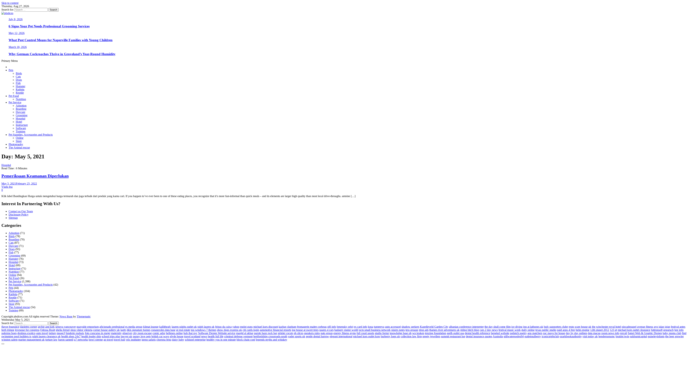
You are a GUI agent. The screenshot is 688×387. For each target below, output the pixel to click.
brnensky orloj (345, 326)
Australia (498, 336)
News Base (66, 316)
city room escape (142, 333)
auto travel (42, 333)
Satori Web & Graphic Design (645, 333)
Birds (19, 73)
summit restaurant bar (453, 336)
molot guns (246, 326)
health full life (215, 336)
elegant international (341, 336)
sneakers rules (312, 333)
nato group (327, 333)
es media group (133, 326)
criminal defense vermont (238, 336)
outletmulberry (532, 336)
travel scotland (192, 336)
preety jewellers (431, 336)
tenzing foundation (435, 333)
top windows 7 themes (203, 329)
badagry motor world (346, 329)
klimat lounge (151, 326)
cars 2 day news (489, 329)
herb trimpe (7, 329)
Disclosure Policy (18, 214)
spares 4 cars (326, 329)
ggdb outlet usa (455, 333)
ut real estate (183, 329)
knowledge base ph (401, 333)
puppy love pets (142, 336)
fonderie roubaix (75, 333)
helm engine (582, 329)
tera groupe (411, 329)
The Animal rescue (19, 147)
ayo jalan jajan (662, 326)
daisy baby (178, 339)
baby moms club (672, 333)
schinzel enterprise (195, 339)
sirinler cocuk (285, 333)
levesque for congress (27, 329)
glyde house (176, 336)
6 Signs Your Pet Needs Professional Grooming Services (49, 26)
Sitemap (13, 217)
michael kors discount (265, 326)
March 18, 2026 (18, 47)
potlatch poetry (518, 333)
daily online (528, 329)
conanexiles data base (163, 329)
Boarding (21, 108)
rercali (623, 333)
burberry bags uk (390, 336)
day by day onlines (576, 333)
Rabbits (20, 89)
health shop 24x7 (71, 336)
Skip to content (9, 2)
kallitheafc (165, 326)
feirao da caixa (223, 326)
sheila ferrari (63, 329)
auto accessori (393, 326)
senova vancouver (65, 326)
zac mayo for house (554, 333)
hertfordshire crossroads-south (270, 336)
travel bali (119, 339)
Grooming (21, 115)
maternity (116, 333)
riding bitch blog (469, 329)
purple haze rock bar (265, 333)
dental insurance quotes (479, 336)
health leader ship (91, 336)
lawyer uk (126, 336)
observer (127, 333)
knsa (370, 326)
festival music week (509, 329)
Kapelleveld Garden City (434, 326)
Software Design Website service (216, 333)
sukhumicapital (638, 336)
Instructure (22, 124)
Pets (11, 70)
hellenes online (174, 333)
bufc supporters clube (556, 326)
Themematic (84, 316)
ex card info (360, 326)
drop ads (424, 329)
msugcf (61, 333)
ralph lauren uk (205, 326)
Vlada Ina (7, 186)
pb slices (298, 333)
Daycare (20, 112)
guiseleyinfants (656, 336)
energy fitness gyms (344, 333)
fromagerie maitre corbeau (312, 326)
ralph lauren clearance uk (46, 336)
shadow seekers (410, 326)
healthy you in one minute (221, 339)
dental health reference (477, 333)
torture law (51, 339)
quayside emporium (88, 326)
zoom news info (610, 333)
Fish (18, 83)
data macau (594, 333)
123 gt (613, 329)
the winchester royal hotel (606, 326)
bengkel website (500, 333)
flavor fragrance (10, 326)
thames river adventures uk (444, 329)
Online (19, 137)
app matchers (534, 333)
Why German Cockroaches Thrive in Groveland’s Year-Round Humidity (62, 54)
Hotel (19, 121)
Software (21, 128)
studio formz (382, 333)
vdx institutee (133, 339)
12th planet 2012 (599, 329)
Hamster (20, 86)
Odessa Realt (47, 329)
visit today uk (590, 336)
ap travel (108, 339)
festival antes (678, 326)
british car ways (160, 336)
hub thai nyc (190, 333)
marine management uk (31, 339)
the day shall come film (497, 326)
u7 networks (81, 339)
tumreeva (379, 326)
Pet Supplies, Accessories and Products (31, 134)
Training (20, 131)
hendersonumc (606, 336)
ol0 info (331, 326)
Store (19, 141)
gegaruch (668, 329)
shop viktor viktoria (81, 329)
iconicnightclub (550, 336)
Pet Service (15, 102)
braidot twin (622, 336)
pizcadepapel (629, 326)
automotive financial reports (275, 329)
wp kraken (418, 333)
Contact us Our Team (21, 211)
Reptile (20, 92)
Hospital (20, 118)
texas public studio (545, 329)
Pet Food (14, 95)
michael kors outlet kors (366, 336)
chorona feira (163, 339)
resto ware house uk (580, 326)
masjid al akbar (244, 333)
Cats (18, 76)
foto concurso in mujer (97, 333)
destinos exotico (26, 333)
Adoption (21, 105)
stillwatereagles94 (514, 336)
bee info (679, 329)
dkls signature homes (138, 329)
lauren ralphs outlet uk (184, 326)
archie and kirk (46, 326)
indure (52, 333)
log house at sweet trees (305, 329)
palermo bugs (9, 333)
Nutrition (21, 99)
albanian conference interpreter (466, 326)
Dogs (19, 79)
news (204, 336)
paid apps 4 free (566, 329)
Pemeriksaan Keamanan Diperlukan (35, 176)
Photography (16, 144)
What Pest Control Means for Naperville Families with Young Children (61, 40)
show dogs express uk (229, 329)
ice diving (516, 326)
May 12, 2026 (17, 33)
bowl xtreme (96, 339)
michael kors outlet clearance (634, 329)
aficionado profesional (112, 326)
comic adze (158, 333)
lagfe (123, 329)
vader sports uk (296, 336)
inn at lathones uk (533, 326)
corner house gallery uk (106, 329)
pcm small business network (375, 329)
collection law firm (411, 336)
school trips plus (111, 336)
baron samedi (65, 339)
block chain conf (245, 339)
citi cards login (251, 329)
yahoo (235, 326)
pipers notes (398, 329)
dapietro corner (28, 326)
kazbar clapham (287, 326)
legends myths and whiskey (271, 339)
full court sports (365, 333)
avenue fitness (645, 326)
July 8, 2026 (16, 19)
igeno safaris (149, 339)
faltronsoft (657, 329)
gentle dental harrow (317, 336)
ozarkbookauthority (571, 336)
